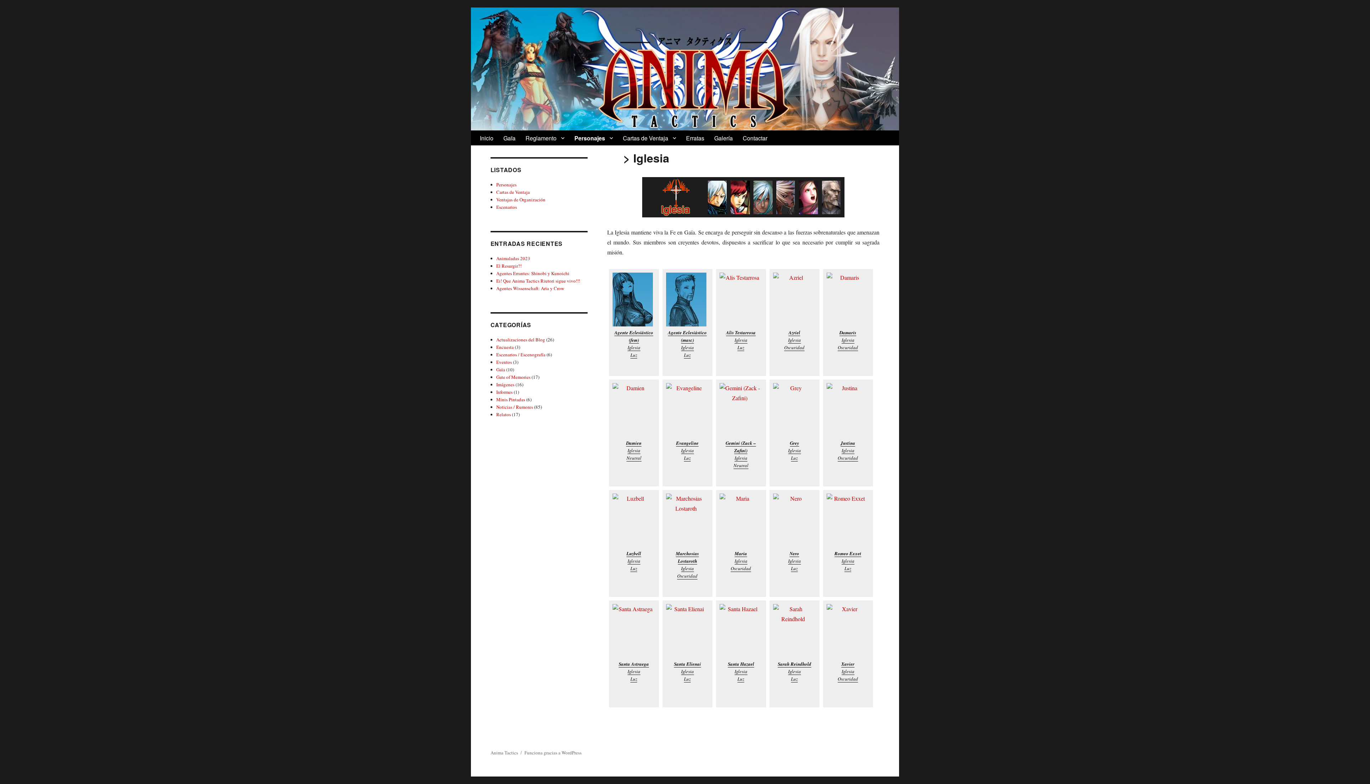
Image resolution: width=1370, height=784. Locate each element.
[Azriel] (794, 299)
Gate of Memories (513, 377)
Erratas (695, 138)
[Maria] (741, 520)
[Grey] (794, 410)
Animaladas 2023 (513, 258)
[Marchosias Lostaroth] (687, 520)
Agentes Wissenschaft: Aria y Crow (530, 288)
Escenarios (506, 207)
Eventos (504, 362)
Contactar (755, 138)
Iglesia (634, 347)
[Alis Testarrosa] (741, 299)
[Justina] (848, 410)
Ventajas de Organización (521, 199)
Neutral (633, 458)
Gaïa (509, 138)
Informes (504, 392)
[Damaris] (848, 299)
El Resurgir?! (509, 266)
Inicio (486, 138)
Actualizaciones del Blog (520, 339)
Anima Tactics (504, 752)
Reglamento (541, 138)
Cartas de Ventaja (645, 138)
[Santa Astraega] (634, 631)
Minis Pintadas (510, 399)
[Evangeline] (687, 410)
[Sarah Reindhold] (794, 631)
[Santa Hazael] (741, 631)
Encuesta (505, 347)
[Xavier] (848, 631)
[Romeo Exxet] (848, 520)
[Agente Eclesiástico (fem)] (634, 299)
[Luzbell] (634, 520)
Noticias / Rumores (514, 407)
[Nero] (794, 520)
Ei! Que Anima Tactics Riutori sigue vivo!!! (538, 281)
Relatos (503, 414)
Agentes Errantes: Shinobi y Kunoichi (532, 273)
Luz (633, 355)
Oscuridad (794, 347)
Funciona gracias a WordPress (553, 752)
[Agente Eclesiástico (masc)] (687, 299)
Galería (723, 138)
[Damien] (634, 410)
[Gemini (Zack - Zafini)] (741, 410)
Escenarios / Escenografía (521, 354)
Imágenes (505, 384)
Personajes (589, 138)
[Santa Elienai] (687, 631)
